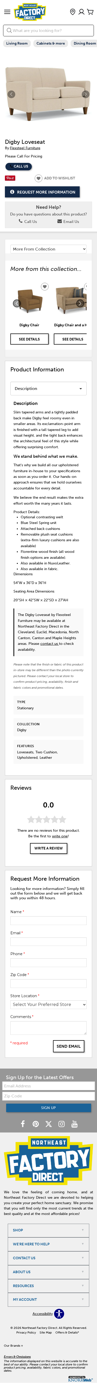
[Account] (81, 12)
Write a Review (48, 848)
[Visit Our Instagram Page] (62, 1124)
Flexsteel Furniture (25, 148)
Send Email (69, 1046)
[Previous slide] (17, 303)
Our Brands (13, 1345)
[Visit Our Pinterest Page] (36, 1124)
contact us (49, 643)
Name (17, 912)
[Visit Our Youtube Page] (74, 1124)
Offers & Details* (67, 1332)
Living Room (17, 43)
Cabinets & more (50, 43)
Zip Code (19, 974)
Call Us (21, 166)
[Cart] (90, 12)
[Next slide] (80, 303)
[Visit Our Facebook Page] (23, 1124)
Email (16, 933)
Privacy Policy (26, 1332)
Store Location (24, 996)
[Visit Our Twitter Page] (49, 1124)
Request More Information (46, 192)
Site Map (46, 1332)
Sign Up (48, 1108)
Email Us (70, 221)
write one (60, 836)
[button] (7, 12)
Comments (21, 1016)
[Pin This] (10, 179)
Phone (17, 954)
